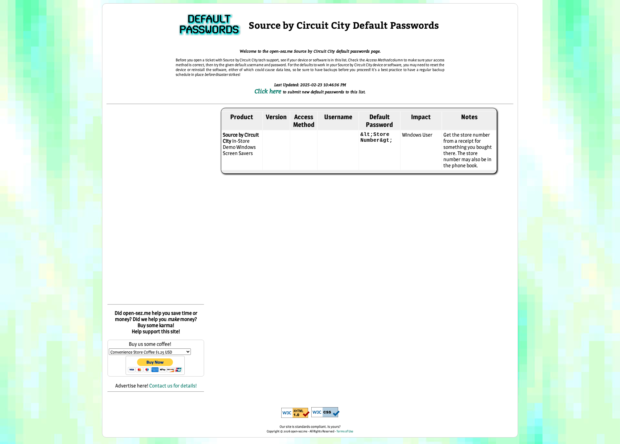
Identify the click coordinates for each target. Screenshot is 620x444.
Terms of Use (344, 431)
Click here (268, 91)
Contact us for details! (173, 386)
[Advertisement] (156, 205)
